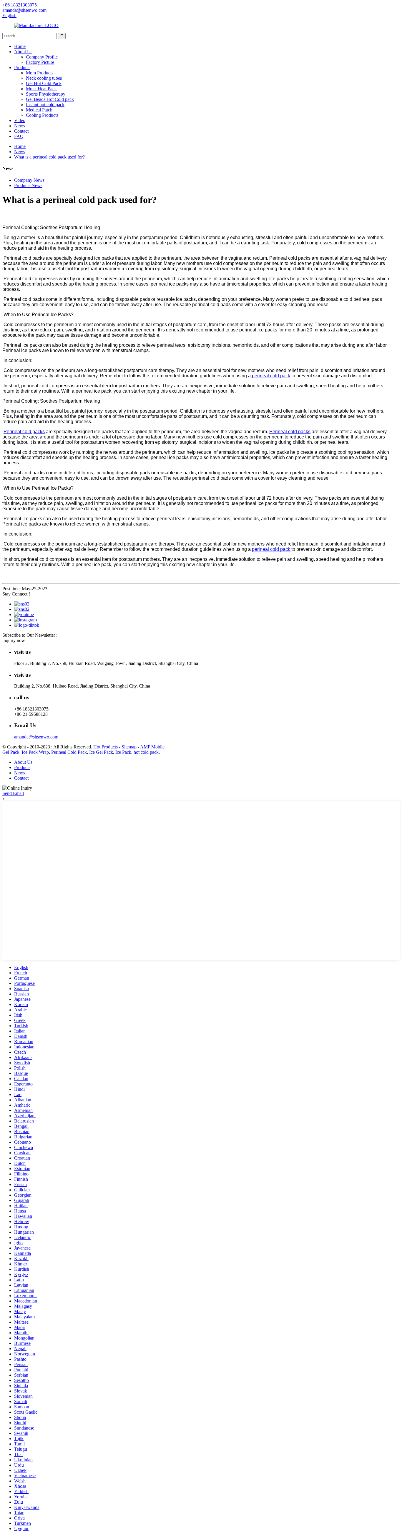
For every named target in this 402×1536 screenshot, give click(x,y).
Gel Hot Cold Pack (44, 83)
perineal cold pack (270, 375)
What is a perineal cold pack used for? (49, 156)
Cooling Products (42, 115)
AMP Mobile (152, 746)
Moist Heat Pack (41, 88)
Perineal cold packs (24, 431)
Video (19, 120)
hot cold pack (146, 752)
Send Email (13, 793)
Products (22, 67)
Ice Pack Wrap (35, 752)
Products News (28, 185)
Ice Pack (123, 752)
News (19, 125)
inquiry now (13, 640)
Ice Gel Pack (101, 752)
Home (20, 46)
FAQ (19, 136)
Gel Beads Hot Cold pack (50, 99)
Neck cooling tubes (44, 78)
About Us (23, 51)
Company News (29, 180)
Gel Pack (10, 752)
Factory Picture (40, 62)
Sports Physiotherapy (45, 93)
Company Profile (42, 56)
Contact (21, 131)
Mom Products (39, 72)
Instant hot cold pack (45, 104)
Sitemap (129, 746)
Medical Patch (39, 109)
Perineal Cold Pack (69, 752)
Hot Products (105, 746)
